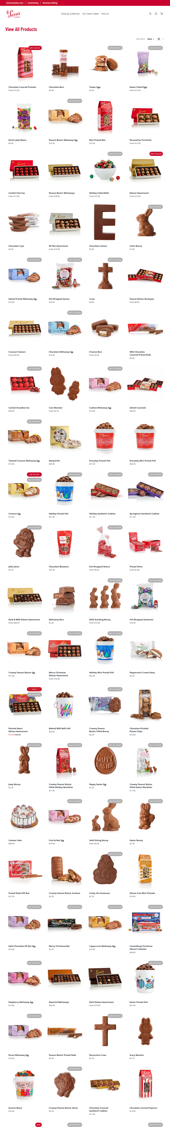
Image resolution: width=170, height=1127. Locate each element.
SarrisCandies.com (14, 3)
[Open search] (150, 14)
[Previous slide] (9, 63)
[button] (151, 39)
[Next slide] (40, 63)
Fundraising (33, 3)
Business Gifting (50, 3)
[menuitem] (70, 14)
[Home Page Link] (13, 13)
